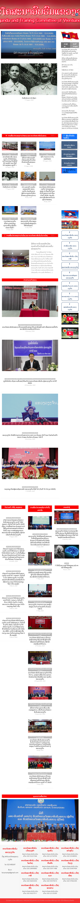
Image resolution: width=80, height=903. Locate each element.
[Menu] (2, 14)
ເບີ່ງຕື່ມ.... (53, 136)
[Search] (76, 14)
